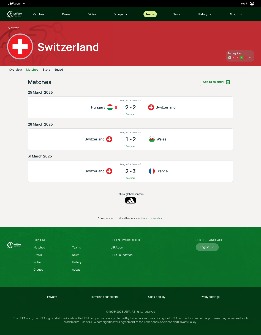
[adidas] (130, 200)
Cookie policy (156, 297)
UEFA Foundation (121, 255)
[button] (120, 14)
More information (152, 218)
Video (37, 262)
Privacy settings (209, 297)
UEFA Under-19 (14, 14)
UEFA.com (117, 247)
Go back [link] (15, 27)
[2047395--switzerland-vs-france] (130, 171)
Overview (15, 69)
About (76, 270)
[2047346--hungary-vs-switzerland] (130, 107)
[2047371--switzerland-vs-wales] (130, 139)
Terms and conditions (104, 297)
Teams (76, 247)
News (75, 255)
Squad (58, 69)
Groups (38, 270)
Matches (32, 69)
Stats (46, 69)
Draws (38, 255)
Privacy (52, 297)
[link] (38, 14)
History (76, 262)
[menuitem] (43, 14)
